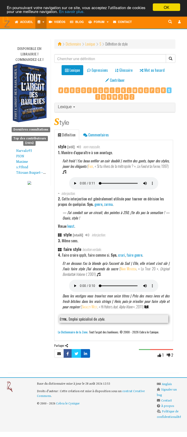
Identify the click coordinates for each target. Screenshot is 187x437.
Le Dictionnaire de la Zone (73, 332)
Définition (68, 135)
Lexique (90, 44)
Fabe (90, 166)
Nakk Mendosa (128, 268)
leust (70, 226)
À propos (167, 406)
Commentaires (98, 135)
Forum (98, 22)
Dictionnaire (73, 44)
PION (20, 156)
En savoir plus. (72, 11)
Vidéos (58, 22)
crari (121, 255)
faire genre (134, 255)
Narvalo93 (24, 151)
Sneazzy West (89, 306)
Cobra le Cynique (68, 403)
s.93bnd (22, 167)
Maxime (22, 162)
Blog (78, 22)
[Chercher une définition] (170, 22)
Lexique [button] (65, 107)
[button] (179, 22)
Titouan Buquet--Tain (33, 173)
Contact (124, 22)
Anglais (167, 384)
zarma (108, 204)
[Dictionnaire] (41, 22)
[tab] (115, 107)
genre (98, 204)
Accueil (25, 22)
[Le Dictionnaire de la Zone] (29, 183)
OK (166, 7)
